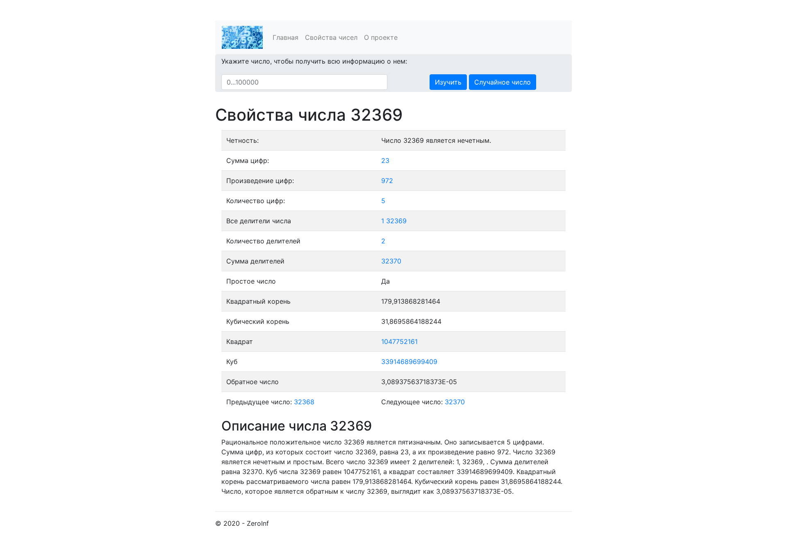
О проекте (381, 37)
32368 (304, 402)
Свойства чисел (331, 37)
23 (385, 160)
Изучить (448, 82)
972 (387, 180)
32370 (391, 261)
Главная (285, 37)
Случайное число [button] (502, 82)
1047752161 (399, 341)
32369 (396, 221)
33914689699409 (409, 361)
